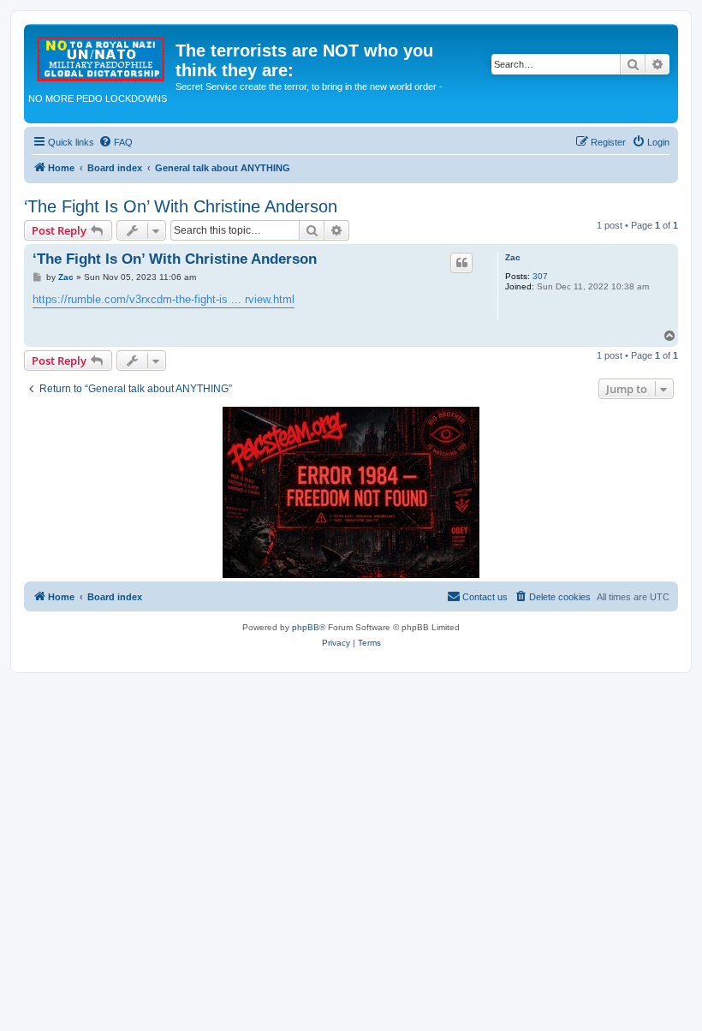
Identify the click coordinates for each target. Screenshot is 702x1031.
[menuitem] (115, 142)
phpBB (305, 627)
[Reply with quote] (461, 263)
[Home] (102, 55)
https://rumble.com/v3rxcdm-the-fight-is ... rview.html (163, 299)
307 (540, 276)
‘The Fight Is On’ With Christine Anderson (180, 206)
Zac (513, 257)
